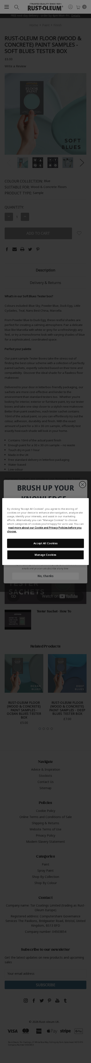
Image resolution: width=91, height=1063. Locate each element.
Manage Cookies (45, 554)
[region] (45, 531)
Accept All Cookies (45, 543)
